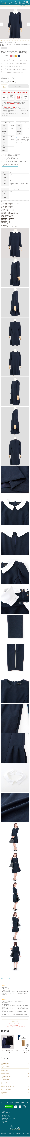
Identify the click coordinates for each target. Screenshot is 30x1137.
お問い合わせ (5, 1121)
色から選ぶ (3, 212)
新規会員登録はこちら (24, 5)
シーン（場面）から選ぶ (6, 203)
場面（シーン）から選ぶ (8, 1086)
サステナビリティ (6, 1119)
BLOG (3, 1122)
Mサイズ (12, 209)
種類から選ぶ (4, 218)
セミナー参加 (16, 203)
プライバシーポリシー (6, 1113)
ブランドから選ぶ (5, 223)
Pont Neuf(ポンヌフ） (5, 225)
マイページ (18, 137)
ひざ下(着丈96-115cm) (13, 213)
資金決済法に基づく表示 (7, 1116)
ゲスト (16, 5)
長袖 (10, 216)
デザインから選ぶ (5, 210)
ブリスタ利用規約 (6, 1112)
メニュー (27, 3)
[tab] (1, 40)
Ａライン (13, 210)
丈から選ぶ (3, 213)
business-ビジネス (15, 226)
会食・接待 (16, 204)
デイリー (16, 206)
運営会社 (4, 1111)
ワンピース (11, 218)
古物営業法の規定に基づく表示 (8, 1118)
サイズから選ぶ (4, 209)
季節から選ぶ (4, 219)
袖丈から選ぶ (4, 216)
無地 (12, 215)
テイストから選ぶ (5, 226)
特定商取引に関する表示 (7, 1115)
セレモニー (16, 207)
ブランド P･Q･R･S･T (16, 223)
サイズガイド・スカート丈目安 (11, 164)
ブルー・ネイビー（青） (13, 212)
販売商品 (5, 1092)
